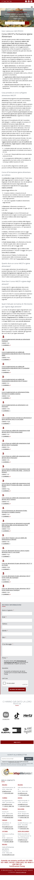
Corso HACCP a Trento (23, 259)
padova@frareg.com (7, 815)
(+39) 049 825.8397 (8, 817)
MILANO (4, 785)
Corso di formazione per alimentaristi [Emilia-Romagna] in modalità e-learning (14, 511)
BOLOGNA (21, 809)
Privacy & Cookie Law (21, 872)
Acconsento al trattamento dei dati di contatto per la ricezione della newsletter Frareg (15, 672)
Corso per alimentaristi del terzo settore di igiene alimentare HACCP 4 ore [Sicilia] (15, 551)
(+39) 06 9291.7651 (24, 828)
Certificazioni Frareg (17, 866)
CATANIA (5, 831)
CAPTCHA (5, 678)
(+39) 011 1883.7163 (9, 806)
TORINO (4, 798)
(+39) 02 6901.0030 (8, 793)
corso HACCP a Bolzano (8, 252)
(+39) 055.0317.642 (8, 828)
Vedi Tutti (17, 742)
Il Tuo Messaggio (7, 644)
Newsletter (5, 668)
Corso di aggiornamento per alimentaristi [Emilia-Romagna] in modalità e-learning (15, 393)
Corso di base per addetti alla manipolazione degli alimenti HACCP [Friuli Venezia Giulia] (16, 431)
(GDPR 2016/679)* (23, 761)
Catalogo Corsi (9, 31)
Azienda (5, 630)
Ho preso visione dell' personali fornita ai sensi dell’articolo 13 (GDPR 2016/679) (16, 662)
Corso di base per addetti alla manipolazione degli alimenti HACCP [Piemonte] (16, 457)
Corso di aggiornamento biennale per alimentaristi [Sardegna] (16, 340)
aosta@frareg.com (23, 804)
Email (4, 617)
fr (8, 1)
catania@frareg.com (7, 839)
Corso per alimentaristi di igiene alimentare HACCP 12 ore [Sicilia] (17, 564)
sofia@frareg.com (22, 839)
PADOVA (4, 809)
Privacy (4, 658)
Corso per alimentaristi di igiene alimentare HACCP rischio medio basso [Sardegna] (16, 589)
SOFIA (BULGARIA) (23, 831)
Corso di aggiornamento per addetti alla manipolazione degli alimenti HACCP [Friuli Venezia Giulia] (16, 353)
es (11, 1)
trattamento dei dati (13, 761)
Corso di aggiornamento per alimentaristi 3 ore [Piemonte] (15, 405)
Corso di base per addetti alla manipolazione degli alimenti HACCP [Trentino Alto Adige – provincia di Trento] (16, 485)
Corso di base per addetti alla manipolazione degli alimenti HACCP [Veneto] (16, 498)
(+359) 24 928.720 (24, 841)
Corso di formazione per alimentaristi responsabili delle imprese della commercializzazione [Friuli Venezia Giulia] (16, 525)
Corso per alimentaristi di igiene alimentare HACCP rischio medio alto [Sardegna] (16, 576)
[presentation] (15, 683)
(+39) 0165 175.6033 (25, 806)
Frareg (3, 31)
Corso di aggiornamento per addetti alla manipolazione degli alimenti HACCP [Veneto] (14, 380)
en (5, 1)
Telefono (4, 624)
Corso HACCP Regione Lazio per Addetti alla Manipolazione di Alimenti (14, 538)
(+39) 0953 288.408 (8, 841)
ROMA (20, 820)
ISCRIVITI (28, 758)
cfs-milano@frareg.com (8, 854)
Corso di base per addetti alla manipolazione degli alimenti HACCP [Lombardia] (16, 444)
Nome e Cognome (8, 610)
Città (4, 637)
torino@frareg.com (7, 804)
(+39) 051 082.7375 (24, 817)
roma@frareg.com (22, 826)
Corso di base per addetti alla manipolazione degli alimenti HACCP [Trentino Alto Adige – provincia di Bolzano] (16, 470)
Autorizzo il (5, 761)
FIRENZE (4, 820)
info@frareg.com (6, 791)
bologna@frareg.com (23, 815)
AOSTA (20, 798)
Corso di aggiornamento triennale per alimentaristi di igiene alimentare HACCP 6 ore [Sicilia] (16, 418)
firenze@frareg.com (7, 826)
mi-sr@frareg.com (22, 793)
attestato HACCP (12, 53)
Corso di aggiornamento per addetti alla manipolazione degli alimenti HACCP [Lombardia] (15, 367)
